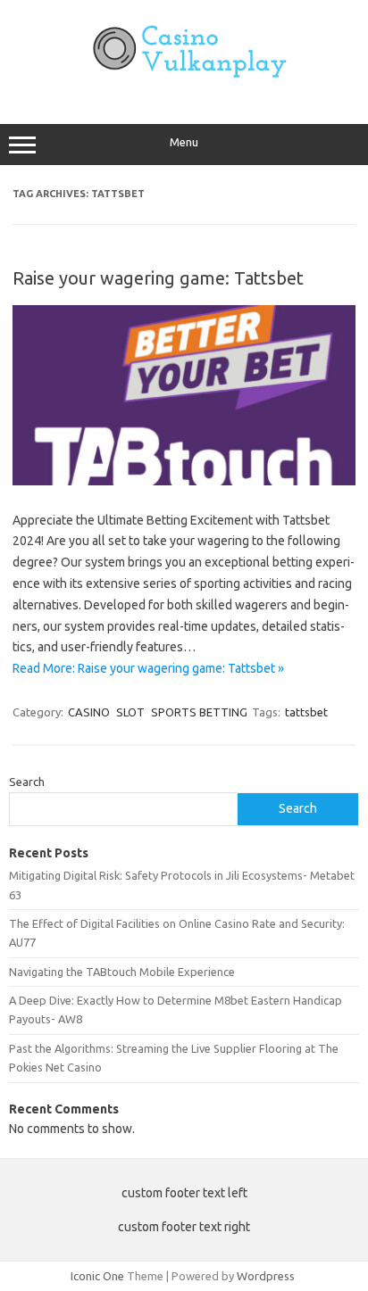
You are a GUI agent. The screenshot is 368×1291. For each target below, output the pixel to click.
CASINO (89, 712)
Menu (184, 142)
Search (27, 781)
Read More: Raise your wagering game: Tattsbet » (148, 668)
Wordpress (266, 1276)
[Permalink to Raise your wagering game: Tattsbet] (184, 481)
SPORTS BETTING (199, 712)
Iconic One (97, 1276)
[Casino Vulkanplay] (184, 86)
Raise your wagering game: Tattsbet (158, 278)
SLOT (130, 712)
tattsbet (306, 712)
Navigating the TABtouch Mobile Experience (122, 971)
